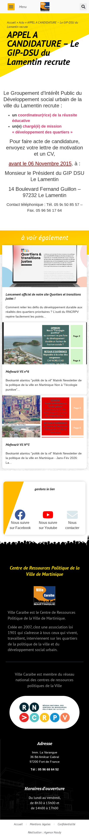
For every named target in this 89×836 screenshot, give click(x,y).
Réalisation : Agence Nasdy (44, 832)
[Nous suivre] (20, 514)
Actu (21, 22)
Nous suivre (20, 522)
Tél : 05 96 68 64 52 (45, 769)
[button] (11, 6)
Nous (72, 522)
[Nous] (72, 514)
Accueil (11, 22)
